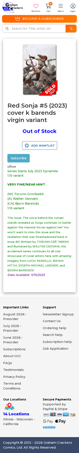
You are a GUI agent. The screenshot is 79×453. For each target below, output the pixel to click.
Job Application (55, 348)
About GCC (12, 356)
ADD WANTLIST (42, 145)
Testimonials (13, 370)
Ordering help (54, 328)
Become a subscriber (43, 19)
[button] (61, 7)
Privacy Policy (14, 377)
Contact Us (52, 321)
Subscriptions (14, 349)
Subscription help (57, 342)
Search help (53, 335)
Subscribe (18, 158)
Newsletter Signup (58, 314)
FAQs (7, 363)
